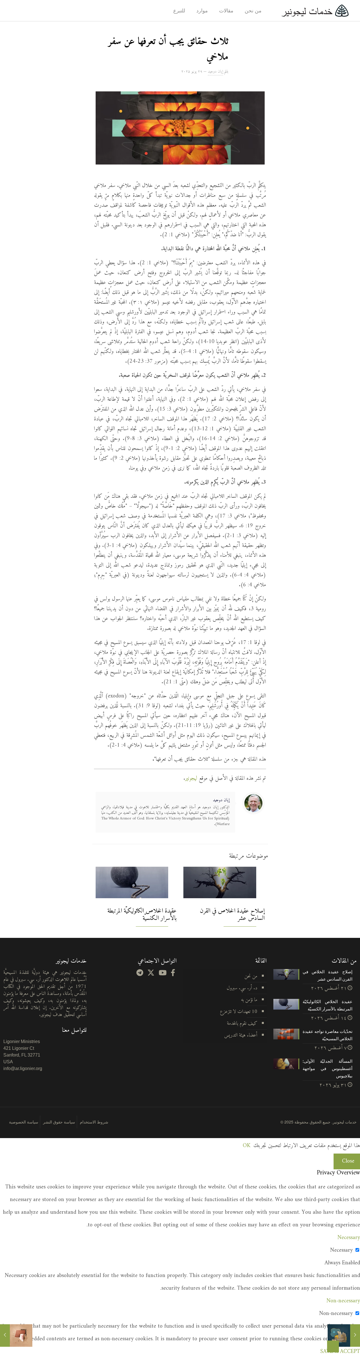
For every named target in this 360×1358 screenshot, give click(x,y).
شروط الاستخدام (94, 1122)
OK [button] (246, 1146)
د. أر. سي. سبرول (242, 988)
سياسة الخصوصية (23, 1122)
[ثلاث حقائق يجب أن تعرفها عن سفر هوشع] (5, 1335)
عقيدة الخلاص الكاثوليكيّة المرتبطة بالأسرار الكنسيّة (142, 915)
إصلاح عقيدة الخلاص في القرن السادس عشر (232, 915)
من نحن (250, 976)
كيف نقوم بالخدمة (242, 1023)
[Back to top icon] (333, 1346)
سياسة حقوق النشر (59, 1122)
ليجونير (191, 778)
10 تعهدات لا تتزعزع (238, 1011)
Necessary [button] (349, 1238)
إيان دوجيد (215, 71)
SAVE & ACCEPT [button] (340, 1352)
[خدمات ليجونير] (315, 10)
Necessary (341, 1250)
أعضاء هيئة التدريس (240, 1035)
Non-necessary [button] (343, 1301)
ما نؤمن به (249, 1000)
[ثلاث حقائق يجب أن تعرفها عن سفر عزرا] (355, 1335)
